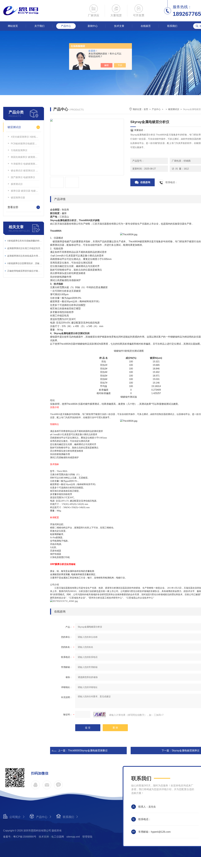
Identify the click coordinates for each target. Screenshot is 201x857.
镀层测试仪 (14, 127)
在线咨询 (145, 182)
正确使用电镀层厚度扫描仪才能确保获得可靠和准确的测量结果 (24, 271)
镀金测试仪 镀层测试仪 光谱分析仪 (25, 170)
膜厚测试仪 (17, 184)
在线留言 (146, 26)
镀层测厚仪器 (18, 197)
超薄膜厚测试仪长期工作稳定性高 (23, 248)
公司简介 (15, 817)
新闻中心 (93, 26)
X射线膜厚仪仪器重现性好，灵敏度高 (24, 263)
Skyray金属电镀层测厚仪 (185, 750)
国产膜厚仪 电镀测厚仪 (23, 177)
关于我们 (39, 26)
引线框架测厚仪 (19, 150)
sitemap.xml (73, 836)
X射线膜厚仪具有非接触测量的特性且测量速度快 (24, 240)
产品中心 (66, 26)
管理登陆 (87, 836)
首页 (146, 109)
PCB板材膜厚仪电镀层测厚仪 (25, 143)
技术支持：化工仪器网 (51, 836)
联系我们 (172, 26)
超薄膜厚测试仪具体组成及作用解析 (24, 256)
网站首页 (13, 26)
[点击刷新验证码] (99, 714)
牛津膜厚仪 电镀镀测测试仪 (25, 163)
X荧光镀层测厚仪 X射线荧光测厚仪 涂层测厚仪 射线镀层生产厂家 (25, 136)
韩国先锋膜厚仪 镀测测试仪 (25, 157)
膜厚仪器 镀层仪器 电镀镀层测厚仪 (25, 190)
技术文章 (119, 26)
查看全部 (13, 207)
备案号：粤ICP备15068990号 (19, 836)
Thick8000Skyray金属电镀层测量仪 (88, 750)
